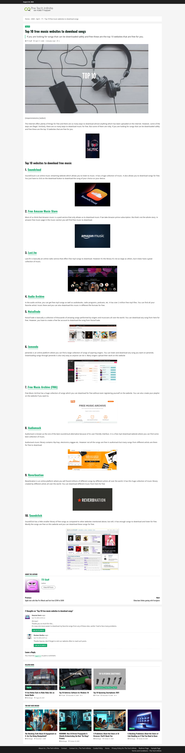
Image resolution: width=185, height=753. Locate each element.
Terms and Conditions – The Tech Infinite (146, 751)
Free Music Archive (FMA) (43, 387)
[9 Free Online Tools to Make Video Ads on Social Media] (41, 679)
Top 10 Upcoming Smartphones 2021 (106, 692)
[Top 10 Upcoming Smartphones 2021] (109, 679)
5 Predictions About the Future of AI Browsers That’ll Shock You (106, 734)
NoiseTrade (34, 311)
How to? (29, 728)
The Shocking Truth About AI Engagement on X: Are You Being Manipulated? (40, 734)
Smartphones (99, 687)
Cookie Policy (98, 748)
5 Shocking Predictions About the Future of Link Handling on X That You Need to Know (143, 734)
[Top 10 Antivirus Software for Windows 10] (75, 679)
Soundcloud (34, 169)
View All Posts (48, 587)
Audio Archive (36, 296)
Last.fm (32, 252)
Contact (64, 748)
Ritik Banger (29, 698)
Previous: (44, 599)
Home (107, 748)
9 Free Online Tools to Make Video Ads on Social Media (39, 693)
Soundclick (35, 515)
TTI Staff (29, 41)
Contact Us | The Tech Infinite (80, 748)
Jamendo (33, 346)
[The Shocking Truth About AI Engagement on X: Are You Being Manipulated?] (41, 720)
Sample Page (155, 748)
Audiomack (34, 428)
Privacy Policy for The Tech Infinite (124, 748)
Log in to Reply (38, 630)
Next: (147, 599)
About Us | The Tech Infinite (49, 748)
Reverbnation (36, 475)
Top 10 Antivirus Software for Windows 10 (74, 692)
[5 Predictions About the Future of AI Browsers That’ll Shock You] (109, 720)
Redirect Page (144, 748)
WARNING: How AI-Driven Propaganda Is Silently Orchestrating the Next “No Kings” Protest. (74, 736)
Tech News (108, 687)
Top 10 (27, 26)
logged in (38, 656)
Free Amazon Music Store (43, 211)
